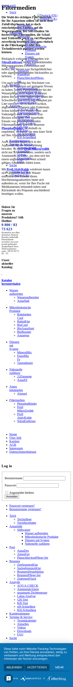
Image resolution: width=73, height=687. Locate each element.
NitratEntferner (26, 421)
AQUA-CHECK (27, 109)
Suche (13, 165)
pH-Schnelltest (26, 133)
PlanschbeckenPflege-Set (32, 557)
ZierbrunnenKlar (27, 88)
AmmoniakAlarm (28, 112)
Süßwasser (23, 36)
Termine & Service (21, 144)
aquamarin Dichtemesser (25, 118)
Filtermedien (17, 400)
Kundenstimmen (19, 140)
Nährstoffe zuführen (31, 62)
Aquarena (23, 335)
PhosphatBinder (27, 403)
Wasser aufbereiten (32, 41)
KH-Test (22, 130)
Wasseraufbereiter (28, 297)
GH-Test (22, 126)
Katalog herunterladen (11, 282)
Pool (12, 67)
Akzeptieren (37, 667)
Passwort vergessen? (22, 505)
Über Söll (15, 437)
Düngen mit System (32, 55)
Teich (12, 12)
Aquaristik (15, 32)
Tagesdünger (25, 363)
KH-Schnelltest (26, 137)
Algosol (22, 393)
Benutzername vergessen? (25, 509)
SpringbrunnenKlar (29, 92)
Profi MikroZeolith (25, 408)
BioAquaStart (25, 328)
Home (13, 434)
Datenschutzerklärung (22, 451)
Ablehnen (14, 667)
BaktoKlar (23, 321)
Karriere (14, 441)
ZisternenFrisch (26, 102)
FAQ (20, 161)
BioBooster (24, 332)
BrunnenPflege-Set (28, 98)
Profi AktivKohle (24, 415)
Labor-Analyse (26, 123)
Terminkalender (26, 147)
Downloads (24, 158)
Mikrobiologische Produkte (36, 48)
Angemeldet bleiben (21, 492)
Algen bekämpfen (16, 388)
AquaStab (23, 300)
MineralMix (24, 352)
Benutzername (13, 478)
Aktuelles (23, 151)
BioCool (22, 325)
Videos (21, 154)
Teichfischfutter (26, 29)
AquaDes (23, 71)
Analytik (14, 105)
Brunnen (14, 85)
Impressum (16, 448)
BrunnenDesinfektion (30, 95)
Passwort (10, 485)
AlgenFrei (23, 74)
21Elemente (24, 376)
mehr (59, 667)
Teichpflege (24, 25)
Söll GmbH (9, 5)
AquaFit (22, 380)
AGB (12, 444)
